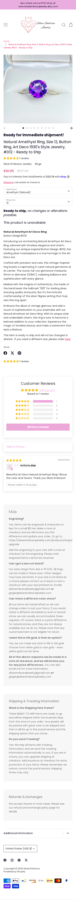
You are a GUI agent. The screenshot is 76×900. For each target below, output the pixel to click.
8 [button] (49, 128)
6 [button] (42, 128)
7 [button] (45, 128)
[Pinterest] (19, 860)
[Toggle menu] (6, 24)
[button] (11, 158)
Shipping (9, 182)
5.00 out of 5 (47, 390)
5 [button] (38, 128)
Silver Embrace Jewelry (18, 164)
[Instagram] (12, 860)
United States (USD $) (18, 848)
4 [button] (34, 128)
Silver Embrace (32, 868)
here (68, 339)
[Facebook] (4, 860)
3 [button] (30, 128)
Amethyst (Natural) (18, 192)
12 (7, 203)
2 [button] (27, 128)
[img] (14, 460)
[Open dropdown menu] (67, 833)
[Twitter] (26, 860)
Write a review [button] (38, 427)
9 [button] (53, 128)
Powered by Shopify (14, 871)
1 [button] (23, 128)
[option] (38, 89)
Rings (38, 164)
